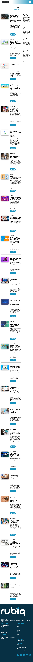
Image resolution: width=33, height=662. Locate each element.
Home (15, 9)
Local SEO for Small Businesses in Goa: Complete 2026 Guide (26, 33)
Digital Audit (19, 644)
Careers (18, 633)
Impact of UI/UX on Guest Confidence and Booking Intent (26, 55)
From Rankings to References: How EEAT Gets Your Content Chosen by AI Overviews (27, 49)
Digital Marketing (20, 646)
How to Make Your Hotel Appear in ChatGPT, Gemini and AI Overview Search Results (27, 26)
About (18, 626)
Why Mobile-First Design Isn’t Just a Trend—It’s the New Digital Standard (26, 44)
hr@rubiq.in (3, 635)
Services (18, 627)
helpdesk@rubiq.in (4, 632)
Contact (18, 631)
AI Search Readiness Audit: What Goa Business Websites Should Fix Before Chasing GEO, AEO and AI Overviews (26, 20)
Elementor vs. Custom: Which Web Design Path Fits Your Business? (27, 60)
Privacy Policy (19, 635)
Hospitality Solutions (20, 640)
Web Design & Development (22, 647)
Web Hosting (19, 648)
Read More (13, 34)
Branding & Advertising (21, 650)
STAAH (18, 629)
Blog (18, 634)
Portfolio (18, 630)
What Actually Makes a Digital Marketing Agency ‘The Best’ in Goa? (27, 38)
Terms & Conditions (20, 637)
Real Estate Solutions (20, 641)
